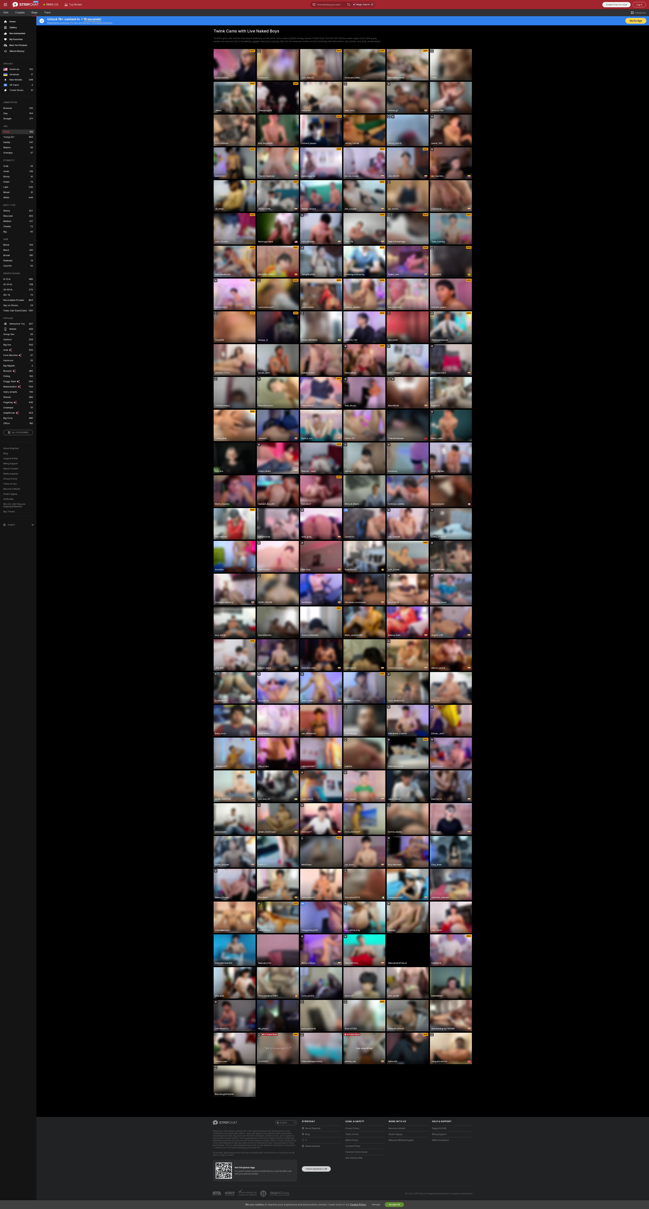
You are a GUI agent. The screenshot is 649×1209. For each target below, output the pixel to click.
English (283, 1122)
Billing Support (10, 463)
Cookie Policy (358, 1204)
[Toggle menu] (5, 4)
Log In (639, 4)
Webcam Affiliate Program (401, 1140)
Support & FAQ (10, 458)
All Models (8, 499)
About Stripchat (11, 448)
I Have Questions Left (316, 1169)
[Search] (348, 4)
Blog (5, 453)
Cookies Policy (352, 1146)
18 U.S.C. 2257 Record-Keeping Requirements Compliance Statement (439, 1193)
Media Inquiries (10, 474)
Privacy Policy (10, 479)
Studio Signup (10, 494)
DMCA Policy (351, 1140)
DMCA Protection (440, 1140)
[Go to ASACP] (230, 1193)
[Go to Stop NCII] (280, 1194)
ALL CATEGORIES (20, 432)
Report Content (10, 469)
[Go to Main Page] (25, 4)
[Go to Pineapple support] (263, 1193)
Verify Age (636, 20)
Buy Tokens (9, 511)
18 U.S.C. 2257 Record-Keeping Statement (14, 505)
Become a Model (11, 489)
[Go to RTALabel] (217, 1193)
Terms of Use (10, 484)
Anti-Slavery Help (353, 1158)
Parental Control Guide (356, 1152)
